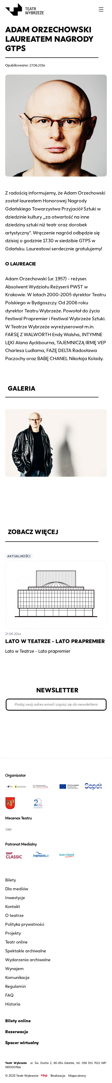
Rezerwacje (16, 1031)
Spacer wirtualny (22, 1042)
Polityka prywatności (24, 924)
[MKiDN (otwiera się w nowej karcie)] (43, 786)
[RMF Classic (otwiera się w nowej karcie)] (16, 855)
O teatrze (14, 915)
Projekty (13, 933)
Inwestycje (15, 897)
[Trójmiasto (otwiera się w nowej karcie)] (43, 855)
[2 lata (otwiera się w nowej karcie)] (43, 803)
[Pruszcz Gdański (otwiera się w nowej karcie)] (16, 803)
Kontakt (12, 906)
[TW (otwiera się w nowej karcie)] (16, 786)
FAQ (9, 995)
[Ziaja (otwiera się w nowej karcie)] (16, 829)
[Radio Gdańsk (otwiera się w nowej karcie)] (69, 855)
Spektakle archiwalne (25, 950)
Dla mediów (16, 888)
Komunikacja (17, 977)
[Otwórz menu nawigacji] (101, 9)
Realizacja (58, 1076)
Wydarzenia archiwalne (28, 959)
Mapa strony (77, 1076)
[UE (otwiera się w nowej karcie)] (69, 786)
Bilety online (18, 1020)
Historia (12, 1004)
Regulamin (15, 986)
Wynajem (14, 968)
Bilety (10, 880)
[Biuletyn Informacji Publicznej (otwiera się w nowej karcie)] (44, 1075)
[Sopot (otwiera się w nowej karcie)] (96, 786)
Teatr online (16, 942)
